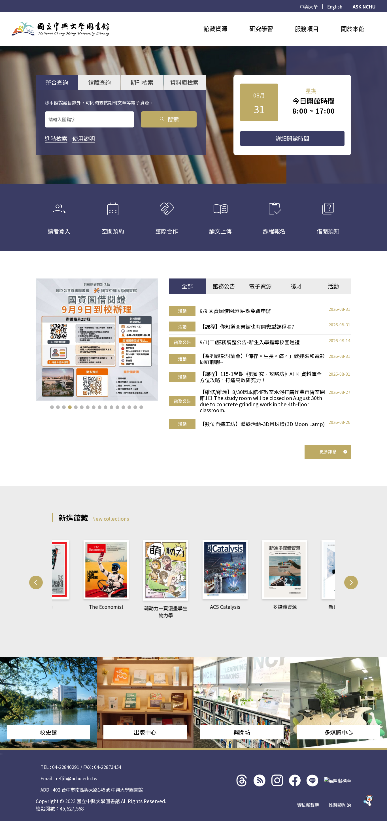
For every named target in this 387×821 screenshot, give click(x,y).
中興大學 (309, 6)
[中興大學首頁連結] (60, 29)
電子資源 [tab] (260, 286)
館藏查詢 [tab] (99, 82)
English (334, 6)
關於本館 (353, 28)
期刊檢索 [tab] (142, 82)
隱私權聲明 (308, 804)
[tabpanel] (260, 367)
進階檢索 (56, 138)
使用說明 (83, 138)
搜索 (169, 119)
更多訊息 (328, 451)
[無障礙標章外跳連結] (337, 780)
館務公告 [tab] (223, 286)
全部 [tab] (187, 286)
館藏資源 (215, 28)
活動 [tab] (333, 286)
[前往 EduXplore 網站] (369, 801)
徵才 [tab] (296, 286)
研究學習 (261, 28)
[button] (52, 407)
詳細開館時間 (292, 138)
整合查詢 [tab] (56, 82)
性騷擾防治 (340, 804)
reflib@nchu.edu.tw (76, 778)
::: (1, 15)
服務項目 (307, 28)
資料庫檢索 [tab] (184, 82)
